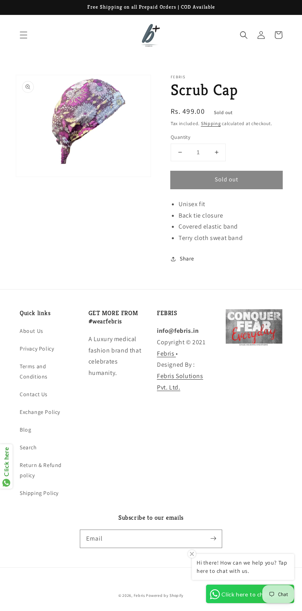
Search (28, 447)
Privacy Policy (37, 348)
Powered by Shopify (165, 595)
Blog (25, 429)
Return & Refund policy (41, 469)
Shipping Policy (39, 493)
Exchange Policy (40, 411)
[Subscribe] (213, 538)
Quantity (180, 137)
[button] (23, 35)
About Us (31, 330)
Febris (166, 353)
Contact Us (34, 394)
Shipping (211, 123)
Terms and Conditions (34, 371)
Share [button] (187, 258)
